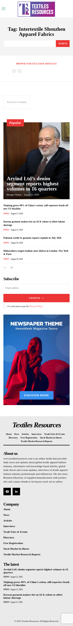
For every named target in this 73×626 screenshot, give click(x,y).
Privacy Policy (36, 306)
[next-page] (11, 268)
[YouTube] (7, 491)
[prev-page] (14, 71)
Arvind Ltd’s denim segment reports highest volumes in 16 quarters (33, 184)
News (6, 213)
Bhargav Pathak (14, 194)
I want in (34, 298)
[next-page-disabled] (19, 71)
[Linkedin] (16, 491)
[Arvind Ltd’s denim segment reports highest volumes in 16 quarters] (36, 160)
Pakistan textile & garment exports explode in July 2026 (32, 238)
